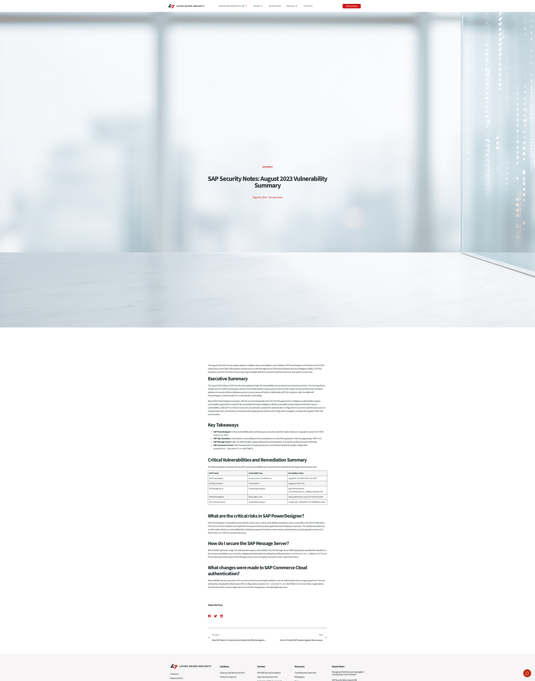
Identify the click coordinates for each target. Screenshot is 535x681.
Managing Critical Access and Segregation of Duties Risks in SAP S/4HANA (348, 673)
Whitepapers (300, 676)
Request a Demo (176, 678)
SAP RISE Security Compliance (269, 672)
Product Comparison (228, 676)
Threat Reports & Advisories (305, 672)
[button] (209, 616)
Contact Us (308, 6)
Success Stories (275, 6)
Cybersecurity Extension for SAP (232, 6)
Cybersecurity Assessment (267, 676)
